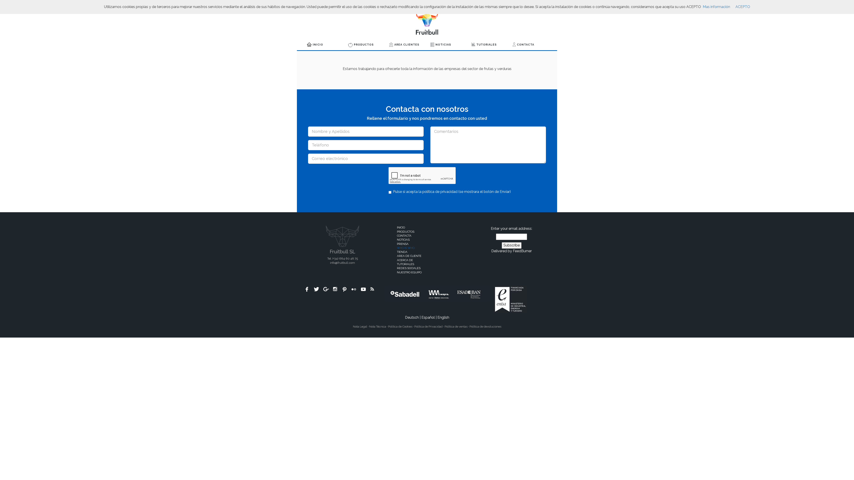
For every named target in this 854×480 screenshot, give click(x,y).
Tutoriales (486, 44)
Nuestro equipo (409, 272)
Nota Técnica (377, 326)
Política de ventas (456, 326)
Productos (364, 44)
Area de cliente (409, 256)
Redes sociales (409, 268)
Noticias (443, 44)
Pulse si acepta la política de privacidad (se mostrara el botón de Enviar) (452, 192)
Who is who (406, 248)
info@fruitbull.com (342, 262)
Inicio (318, 44)
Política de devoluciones (485, 326)
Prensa (403, 244)
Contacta (525, 44)
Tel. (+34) (342, 258)
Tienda (402, 252)
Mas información (716, 7)
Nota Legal (360, 326)
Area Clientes (406, 44)
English (443, 317)
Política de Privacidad (428, 326)
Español (428, 317)
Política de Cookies (400, 326)
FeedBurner (522, 251)
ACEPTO (742, 7)
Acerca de (405, 260)
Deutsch (412, 317)
